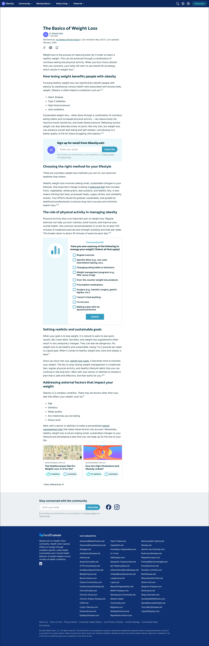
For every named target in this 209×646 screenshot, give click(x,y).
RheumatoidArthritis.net (152, 578)
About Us (43, 622)
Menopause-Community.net (123, 594)
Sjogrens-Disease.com (151, 586)
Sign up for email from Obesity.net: (80, 143)
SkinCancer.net (148, 590)
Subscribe (109, 149)
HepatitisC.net (116, 545)
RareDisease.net (148, 574)
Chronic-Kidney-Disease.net (92, 599)
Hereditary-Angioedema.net (123, 549)
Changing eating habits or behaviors (95, 267)
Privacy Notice (108, 154)
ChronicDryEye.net (88, 590)
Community (24, 3)
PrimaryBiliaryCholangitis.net (154, 561)
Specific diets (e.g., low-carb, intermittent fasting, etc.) (92, 261)
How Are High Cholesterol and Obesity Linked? (102, 467)
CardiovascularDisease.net (92, 586)
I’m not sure (83, 302)
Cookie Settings (132, 622)
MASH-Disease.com (119, 590)
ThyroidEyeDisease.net (151, 607)
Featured (78, 3)
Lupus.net (114, 582)
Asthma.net (85, 557)
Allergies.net (85, 549)
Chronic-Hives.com (88, 594)
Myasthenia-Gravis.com (121, 615)
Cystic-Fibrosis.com (89, 607)
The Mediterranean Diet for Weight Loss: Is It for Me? (60, 467)
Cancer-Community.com (91, 582)
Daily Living (61, 3)
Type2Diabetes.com (150, 611)
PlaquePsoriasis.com (150, 557)
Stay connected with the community (63, 500)
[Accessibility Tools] (183, 3)
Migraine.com (116, 607)
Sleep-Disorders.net (150, 594)
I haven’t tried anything (89, 297)
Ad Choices (44, 625)
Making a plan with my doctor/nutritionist (88, 308)
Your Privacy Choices (113, 622)
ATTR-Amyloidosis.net (90, 566)
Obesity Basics (43, 3)
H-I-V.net (114, 553)
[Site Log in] (188, 3)
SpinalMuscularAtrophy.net (153, 603)
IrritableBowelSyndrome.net (123, 574)
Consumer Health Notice (90, 622)
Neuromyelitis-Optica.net (152, 541)
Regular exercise (85, 255)
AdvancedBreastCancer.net (92, 541)
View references (53, 484)
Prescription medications (90, 284)
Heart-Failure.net (118, 541)
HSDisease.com (117, 557)
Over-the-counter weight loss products (97, 280)
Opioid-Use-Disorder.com (153, 549)
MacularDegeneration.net (121, 586)
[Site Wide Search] (177, 3)
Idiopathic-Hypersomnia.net (123, 561)
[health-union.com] (50, 535)
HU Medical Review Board (68, 39)
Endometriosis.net (88, 611)
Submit (95, 316)
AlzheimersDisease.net (90, 553)
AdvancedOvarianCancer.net (93, 545)
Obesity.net (146, 545)
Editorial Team (57, 33)
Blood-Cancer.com (88, 578)
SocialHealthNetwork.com (153, 599)
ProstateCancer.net (150, 566)
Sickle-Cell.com (148, 582)
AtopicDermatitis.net (89, 561)
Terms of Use (66, 157)
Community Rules (150, 622)
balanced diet (97, 187)
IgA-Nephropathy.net (120, 566)
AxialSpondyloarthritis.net (91, 570)
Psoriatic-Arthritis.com (151, 570)
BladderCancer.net (88, 574)
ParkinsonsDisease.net (151, 553)
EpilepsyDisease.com (89, 615)
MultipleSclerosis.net (119, 611)
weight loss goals (79, 361)
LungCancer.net (117, 578)
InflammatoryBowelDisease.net (124, 570)
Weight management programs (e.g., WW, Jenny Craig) (96, 273)
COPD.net (84, 603)
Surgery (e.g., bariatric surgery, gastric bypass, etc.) (97, 291)
